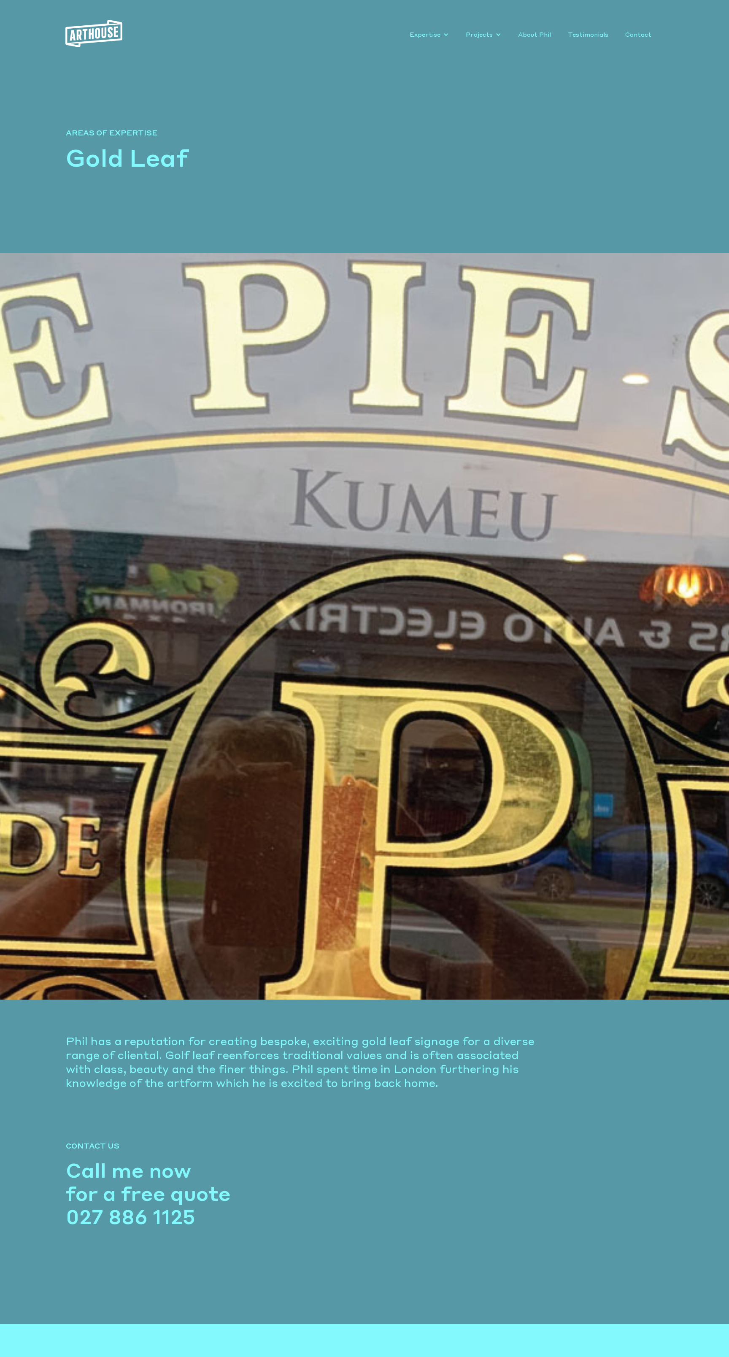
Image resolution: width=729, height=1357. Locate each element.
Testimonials (588, 34)
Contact (638, 34)
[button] (429, 34)
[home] (97, 33)
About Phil (534, 34)
